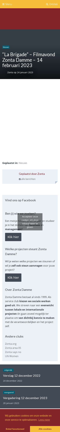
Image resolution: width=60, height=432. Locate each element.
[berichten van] (4, 72)
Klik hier (13, 237)
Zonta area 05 (13, 348)
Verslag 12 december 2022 (21, 375)
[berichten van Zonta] (10, 177)
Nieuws (6, 47)
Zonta (10, 72)
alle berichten (28, 178)
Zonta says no (13, 352)
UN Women (11, 356)
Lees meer (44, 420)
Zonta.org (10, 343)
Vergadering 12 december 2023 (25, 398)
